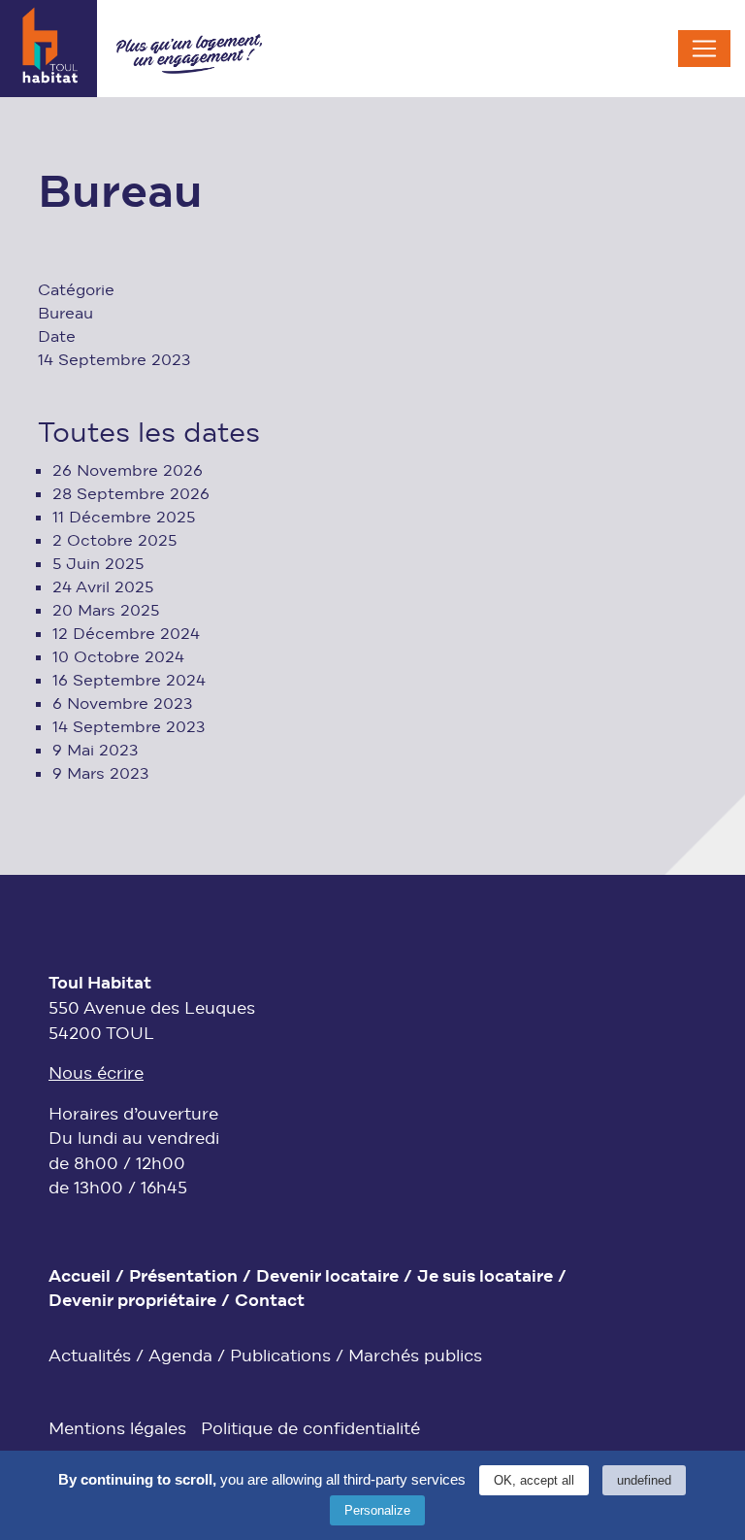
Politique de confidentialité (310, 1430)
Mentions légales (117, 1430)
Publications (280, 1357)
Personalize (377, 1510)
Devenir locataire (327, 1277)
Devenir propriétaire (132, 1302)
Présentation (183, 1277)
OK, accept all (534, 1480)
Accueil (80, 1277)
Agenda (180, 1357)
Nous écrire (96, 1074)
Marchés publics (415, 1357)
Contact (270, 1302)
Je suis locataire (485, 1277)
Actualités (90, 1357)
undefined (644, 1480)
